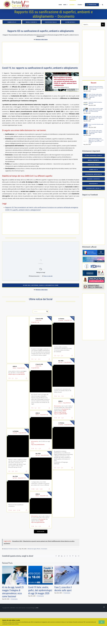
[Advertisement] (40, 53)
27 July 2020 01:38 (44, 414)
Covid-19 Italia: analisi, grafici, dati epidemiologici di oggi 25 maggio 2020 (40, 590)
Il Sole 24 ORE (39, 318)
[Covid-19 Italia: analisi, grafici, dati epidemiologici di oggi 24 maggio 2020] (86, 116)
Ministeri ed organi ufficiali (34, 548)
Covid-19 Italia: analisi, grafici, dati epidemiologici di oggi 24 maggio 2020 (95, 118)
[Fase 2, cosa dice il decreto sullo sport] (86, 124)
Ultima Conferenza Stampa (93, 155)
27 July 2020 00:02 (68, 424)
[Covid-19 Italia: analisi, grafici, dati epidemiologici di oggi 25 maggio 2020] (86, 94)
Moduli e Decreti (31, 22)
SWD (37, 607)
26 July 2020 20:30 (22, 432)
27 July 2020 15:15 (68, 320)
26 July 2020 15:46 (44, 495)
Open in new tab (47, 276)
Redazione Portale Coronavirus (11, 548)
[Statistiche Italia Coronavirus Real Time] (86, 102)
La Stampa (61, 318)
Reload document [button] (34, 276)
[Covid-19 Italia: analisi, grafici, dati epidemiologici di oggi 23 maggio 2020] (86, 131)
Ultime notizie (69, 22)
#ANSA (10, 374)
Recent (93, 83)
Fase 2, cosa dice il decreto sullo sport (96, 125)
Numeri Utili (11, 22)
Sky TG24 (60, 360)
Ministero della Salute (42, 39)
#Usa (32, 443)
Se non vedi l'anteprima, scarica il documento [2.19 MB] (40, 285)
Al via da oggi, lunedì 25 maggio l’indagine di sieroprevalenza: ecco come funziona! (96, 110)
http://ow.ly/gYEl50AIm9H (37, 522)
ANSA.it (15, 366)
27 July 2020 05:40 (67, 402)
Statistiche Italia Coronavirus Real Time (95, 102)
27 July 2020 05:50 (21, 368)
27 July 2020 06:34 (35, 368)
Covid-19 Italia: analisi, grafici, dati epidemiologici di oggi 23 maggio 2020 (95, 132)
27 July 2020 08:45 (67, 362)
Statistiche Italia (50, 22)
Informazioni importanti (93, 174)
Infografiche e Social (93, 188)
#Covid (22, 372)
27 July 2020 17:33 (35, 322)
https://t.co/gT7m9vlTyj (60, 412)
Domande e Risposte (93, 179)
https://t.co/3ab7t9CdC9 (18, 374)
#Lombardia (65, 409)
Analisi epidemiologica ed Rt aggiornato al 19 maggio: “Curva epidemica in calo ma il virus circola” (96, 140)
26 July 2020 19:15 (22, 478)
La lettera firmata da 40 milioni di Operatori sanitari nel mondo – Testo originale (96, 88)
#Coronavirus (57, 406)
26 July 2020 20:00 (45, 455)
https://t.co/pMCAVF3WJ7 (60, 413)
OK (101, 622)
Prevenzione (93, 183)
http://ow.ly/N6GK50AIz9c (38, 444)
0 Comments (44, 548)
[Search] (102, 4)
